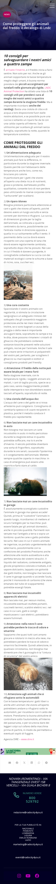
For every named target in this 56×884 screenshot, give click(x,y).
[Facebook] (37, 876)
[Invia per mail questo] (9, 762)
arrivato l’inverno (15, 69)
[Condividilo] (17, 762)
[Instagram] (19, 876)
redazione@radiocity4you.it (28, 812)
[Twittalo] (24, 762)
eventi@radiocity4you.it (28, 857)
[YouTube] (28, 876)
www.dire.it (27, 739)
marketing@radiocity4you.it (28, 844)
